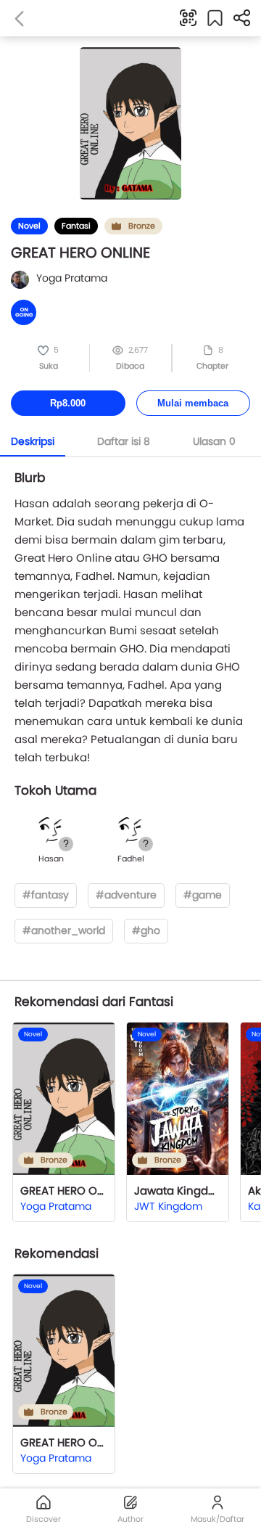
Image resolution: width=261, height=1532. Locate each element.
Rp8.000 (68, 403)
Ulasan (214, 441)
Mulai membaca (192, 403)
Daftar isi (123, 441)
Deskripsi (32, 441)
